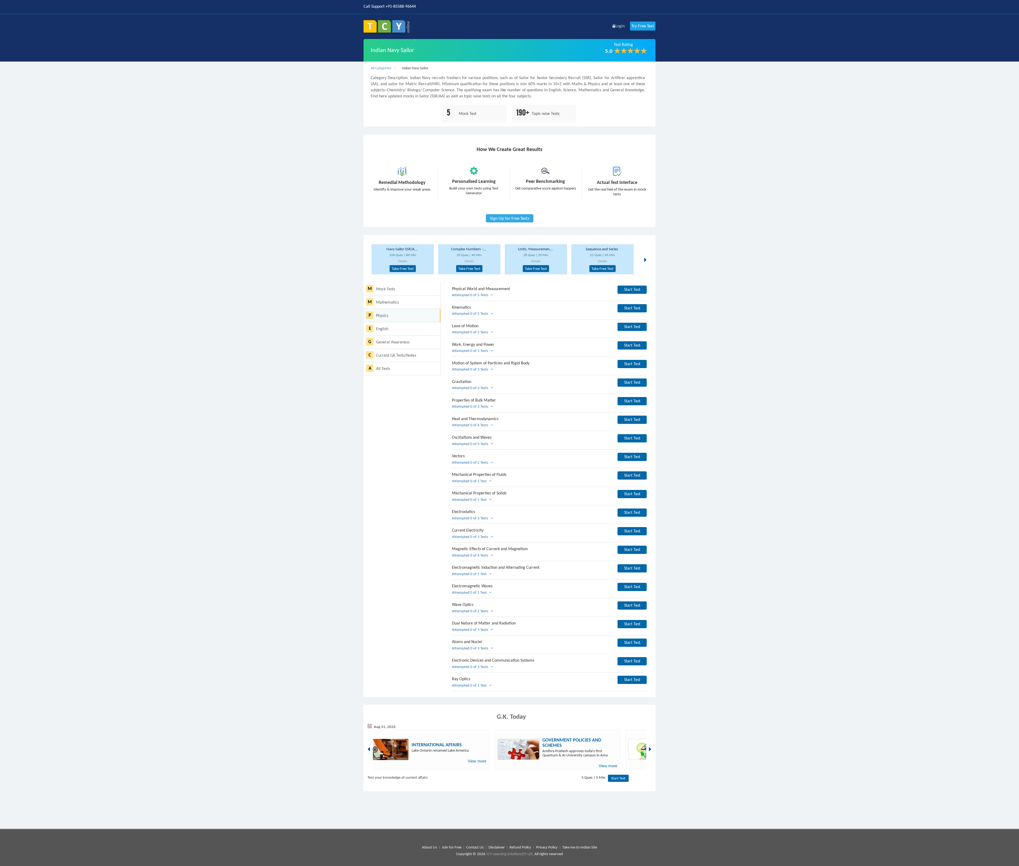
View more (477, 761)
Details (402, 261)
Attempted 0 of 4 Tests (471, 425)
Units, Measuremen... (535, 249)
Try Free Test (642, 26)
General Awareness (392, 341)
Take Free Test (403, 268)
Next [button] (647, 253)
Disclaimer (497, 847)
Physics (382, 315)
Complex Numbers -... (468, 249)
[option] (402, 259)
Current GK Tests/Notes (396, 355)
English (382, 328)
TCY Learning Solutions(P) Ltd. (510, 853)
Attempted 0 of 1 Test (470, 481)
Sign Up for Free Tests (509, 218)
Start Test (632, 289)
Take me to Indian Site (579, 847)
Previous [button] (369, 749)
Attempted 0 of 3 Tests (471, 369)
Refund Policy (520, 847)
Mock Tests (385, 288)
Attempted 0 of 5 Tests (471, 294)
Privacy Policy (547, 847)
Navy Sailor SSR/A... (402, 249)
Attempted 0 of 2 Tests (471, 462)
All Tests (383, 368)
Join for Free (451, 847)
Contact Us (475, 847)
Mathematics (387, 302)
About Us (429, 847)
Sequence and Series (602, 249)
